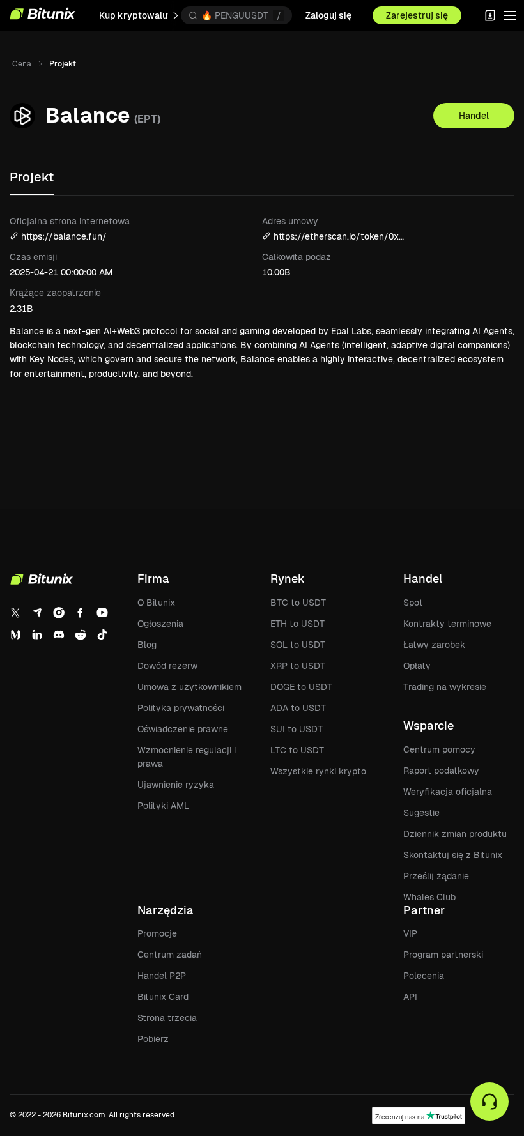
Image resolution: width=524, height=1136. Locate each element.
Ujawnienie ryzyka (175, 784)
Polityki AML (163, 805)
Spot (413, 602)
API (410, 996)
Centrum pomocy (439, 749)
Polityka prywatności (180, 708)
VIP (410, 933)
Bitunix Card (163, 996)
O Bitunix (156, 602)
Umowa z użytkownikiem (189, 687)
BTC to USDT (298, 602)
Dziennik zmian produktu (455, 834)
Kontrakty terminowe (447, 623)
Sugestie (421, 812)
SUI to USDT (296, 729)
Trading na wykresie (444, 687)
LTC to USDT (297, 750)
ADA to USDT (298, 708)
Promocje (157, 933)
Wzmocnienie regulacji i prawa (186, 756)
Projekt (32, 177)
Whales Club (429, 897)
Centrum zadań (169, 954)
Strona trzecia (167, 1018)
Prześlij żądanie (436, 876)
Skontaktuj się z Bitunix (452, 855)
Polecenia (423, 975)
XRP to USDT (297, 666)
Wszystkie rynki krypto (318, 771)
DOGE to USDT (301, 687)
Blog (147, 644)
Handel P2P (161, 975)
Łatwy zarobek (434, 644)
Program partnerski (443, 954)
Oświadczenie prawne (182, 729)
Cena (21, 64)
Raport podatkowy (441, 770)
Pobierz (153, 1039)
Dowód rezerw (167, 666)
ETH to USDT (297, 623)
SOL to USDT (297, 644)
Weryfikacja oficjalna (447, 791)
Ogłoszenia (160, 623)
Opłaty (417, 666)
